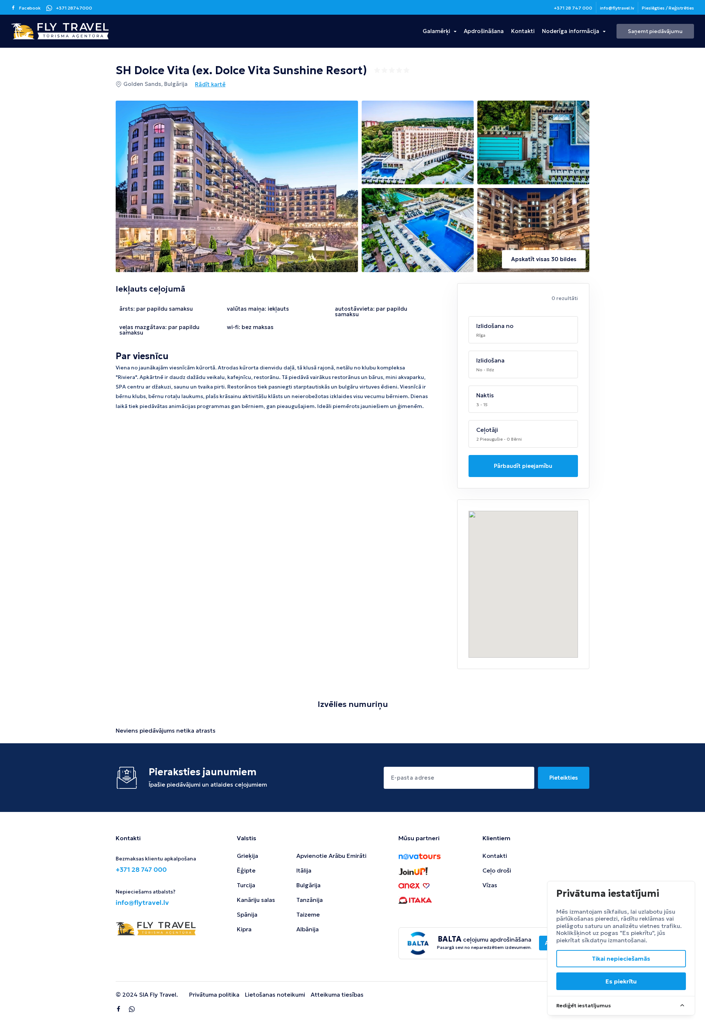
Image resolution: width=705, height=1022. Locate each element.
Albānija (307, 929)
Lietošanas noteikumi (275, 994)
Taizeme (308, 914)
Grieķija (247, 855)
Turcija (246, 885)
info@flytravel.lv (617, 8)
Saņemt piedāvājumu (655, 31)
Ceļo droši (496, 870)
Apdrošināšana (484, 31)
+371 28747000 (74, 8)
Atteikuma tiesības (337, 994)
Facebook (30, 8)
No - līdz (485, 369)
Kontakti (523, 31)
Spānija (247, 914)
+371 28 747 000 (573, 8)
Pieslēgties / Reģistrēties (668, 8)
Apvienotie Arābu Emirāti (331, 855)
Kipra (244, 929)
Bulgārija (308, 885)
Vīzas (489, 885)
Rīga (480, 335)
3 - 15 (482, 404)
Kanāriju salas (256, 899)
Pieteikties (563, 777)
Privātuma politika (214, 994)
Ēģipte (246, 870)
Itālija (303, 870)
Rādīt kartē (210, 84)
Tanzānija (309, 899)
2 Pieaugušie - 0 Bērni (499, 439)
